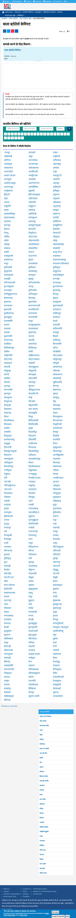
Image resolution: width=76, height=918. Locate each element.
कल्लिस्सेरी (57, 328)
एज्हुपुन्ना (32, 206)
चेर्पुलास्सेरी (33, 405)
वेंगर (30, 661)
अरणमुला (7, 179)
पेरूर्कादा (56, 539)
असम (41, 730)
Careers (28, 1)
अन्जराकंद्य (32, 160)
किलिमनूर (32, 347)
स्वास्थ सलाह (9, 12)
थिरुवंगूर (56, 462)
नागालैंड (42, 822)
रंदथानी (31, 646)
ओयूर (55, 240)
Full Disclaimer (7, 909)
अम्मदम (56, 167)
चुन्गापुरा (7, 393)
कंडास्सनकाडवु (59, 259)
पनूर (55, 520)
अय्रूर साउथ (9, 175)
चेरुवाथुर (56, 405)
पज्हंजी (7, 500)
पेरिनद (31, 550)
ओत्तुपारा (56, 236)
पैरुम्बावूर (7, 539)
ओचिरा (7, 236)
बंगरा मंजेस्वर (9, 585)
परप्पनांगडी (33, 531)
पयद (55, 523)
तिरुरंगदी (7, 447)
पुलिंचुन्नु (7, 558)
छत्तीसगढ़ (42, 744)
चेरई (30, 397)
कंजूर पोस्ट (57, 252)
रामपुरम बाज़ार (34, 654)
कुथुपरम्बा (8, 271)
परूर (30, 539)
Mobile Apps (18, 1)
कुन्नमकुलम (9, 286)
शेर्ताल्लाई (57, 688)
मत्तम (6, 604)
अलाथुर (56, 183)
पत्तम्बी (31, 504)
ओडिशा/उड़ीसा (44, 827)
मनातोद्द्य (7, 619)
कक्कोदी (56, 248)
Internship (38, 1)
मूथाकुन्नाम (57, 604)
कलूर (30, 320)
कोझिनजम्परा (33, 355)
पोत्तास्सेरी (32, 573)
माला (55, 642)
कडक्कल (57, 255)
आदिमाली (56, 186)
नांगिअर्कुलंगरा (9, 485)
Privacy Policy (11, 915)
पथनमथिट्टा (33, 512)
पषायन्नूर (56, 562)
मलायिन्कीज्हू (58, 631)
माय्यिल (31, 642)
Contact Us (58, 1)
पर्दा (5, 531)
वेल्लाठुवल (57, 680)
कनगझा (56, 278)
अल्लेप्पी (56, 179)
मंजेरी (55, 596)
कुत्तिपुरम (56, 267)
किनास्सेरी (57, 343)
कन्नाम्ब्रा (8, 290)
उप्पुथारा (56, 198)
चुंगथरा (31, 386)
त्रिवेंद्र (56, 435)
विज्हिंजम (32, 688)
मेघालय (42, 813)
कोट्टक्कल (58, 355)
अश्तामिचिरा (33, 186)
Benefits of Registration (12, 894)
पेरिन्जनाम (8, 550)
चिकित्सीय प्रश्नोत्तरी (49, 12)
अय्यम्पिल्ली (33, 171)
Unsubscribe (37, 894)
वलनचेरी (32, 680)
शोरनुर (31, 692)
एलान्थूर (7, 225)
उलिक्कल (57, 202)
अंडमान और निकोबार (45, 716)
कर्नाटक (42, 790)
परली (6, 543)
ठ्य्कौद (7, 428)
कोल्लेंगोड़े (57, 378)
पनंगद (6, 520)
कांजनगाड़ (8, 340)
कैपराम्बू (31, 298)
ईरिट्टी (7, 194)
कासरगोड (32, 343)
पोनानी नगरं (9, 577)
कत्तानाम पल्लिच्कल (61, 263)
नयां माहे (7, 481)
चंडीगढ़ (42, 739)
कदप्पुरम (31, 275)
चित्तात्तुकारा (57, 416)
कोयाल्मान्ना (57, 374)
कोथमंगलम (57, 366)
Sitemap (25, 894)
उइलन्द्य (56, 194)
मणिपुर (41, 808)
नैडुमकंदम (32, 470)
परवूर (55, 543)
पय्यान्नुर (7, 527)
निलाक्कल (8, 493)
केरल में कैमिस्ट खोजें (25, 18)
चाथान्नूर (7, 412)
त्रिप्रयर (32, 435)
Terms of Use (23, 915)
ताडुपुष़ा (7, 443)
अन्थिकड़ (57, 160)
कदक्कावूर (32, 271)
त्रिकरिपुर (32, 431)
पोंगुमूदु (55, 569)
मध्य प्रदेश (43, 799)
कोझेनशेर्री (8, 355)
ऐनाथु (6, 232)
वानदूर (7, 152)
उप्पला (6, 202)
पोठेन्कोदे (7, 573)
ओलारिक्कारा (33, 244)
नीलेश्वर (7, 497)
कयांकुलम (57, 301)
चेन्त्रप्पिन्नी (33, 393)
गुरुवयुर (7, 386)
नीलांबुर (31, 497)
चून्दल (55, 393)
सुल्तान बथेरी (33, 696)
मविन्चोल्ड (32, 638)
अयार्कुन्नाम (33, 175)
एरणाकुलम (32, 217)
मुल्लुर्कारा (7, 631)
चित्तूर (30, 416)
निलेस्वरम (57, 489)
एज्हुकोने (7, 206)
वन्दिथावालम (33, 669)
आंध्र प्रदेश (43, 721)
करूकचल (8, 305)
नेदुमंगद (7, 474)
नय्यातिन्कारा (58, 477)
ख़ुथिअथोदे (57, 382)
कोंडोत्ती (31, 363)
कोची (30, 351)
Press (25, 891)
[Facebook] (4, 31)
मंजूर (30, 596)
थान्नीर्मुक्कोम (58, 455)
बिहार (41, 735)
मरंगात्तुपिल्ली (58, 623)
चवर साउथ (33, 409)
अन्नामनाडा (33, 164)
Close (67, 916)
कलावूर (56, 332)
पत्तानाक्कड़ (33, 508)
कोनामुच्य (32, 374)
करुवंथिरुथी (33, 309)
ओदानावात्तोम (33, 240)
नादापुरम (56, 485)
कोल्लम (7, 382)
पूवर (5, 562)
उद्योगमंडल (32, 198)
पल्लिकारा (32, 554)
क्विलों (55, 336)
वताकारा (56, 665)
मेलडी (6, 627)
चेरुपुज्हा (7, 405)
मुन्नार (55, 615)
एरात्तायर (7, 221)
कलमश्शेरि (8, 320)
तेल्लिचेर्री (32, 439)
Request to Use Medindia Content (44, 891)
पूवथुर (55, 558)
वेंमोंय (55, 673)
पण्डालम (7, 504)
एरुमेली (56, 217)
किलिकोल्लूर (9, 347)
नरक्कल (31, 481)
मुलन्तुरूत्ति (32, 627)
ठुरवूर (30, 428)
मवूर (54, 634)
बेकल (55, 581)
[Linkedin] (16, 31)
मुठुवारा (31, 600)
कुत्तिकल (32, 267)
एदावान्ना (56, 213)
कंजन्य (31, 252)
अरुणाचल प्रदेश (44, 725)
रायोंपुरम (31, 657)
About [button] (7, 1)
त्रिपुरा (41, 859)
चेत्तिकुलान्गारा (34, 389)
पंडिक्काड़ (57, 500)
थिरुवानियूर (8, 466)
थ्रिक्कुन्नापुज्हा (10, 451)
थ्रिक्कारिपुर (33, 451)
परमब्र (55, 535)
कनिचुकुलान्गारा (10, 294)
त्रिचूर (55, 431)
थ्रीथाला (32, 455)
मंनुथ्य (6, 611)
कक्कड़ (7, 248)
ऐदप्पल (7, 229)
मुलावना (7, 634)
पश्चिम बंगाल (43, 873)
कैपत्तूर (55, 294)
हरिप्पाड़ (7, 700)
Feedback (26, 896)
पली (30, 558)
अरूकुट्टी (57, 175)
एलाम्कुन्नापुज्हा (34, 225)
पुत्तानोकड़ (57, 508)
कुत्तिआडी (8, 267)
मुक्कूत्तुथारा (33, 588)
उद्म (6, 198)
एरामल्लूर (32, 221)
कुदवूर (31, 278)
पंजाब (41, 836)
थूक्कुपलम (57, 447)
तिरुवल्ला (32, 447)
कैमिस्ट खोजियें (13, 18)
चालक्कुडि (32, 412)
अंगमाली (31, 152)
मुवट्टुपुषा (32, 634)
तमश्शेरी (7, 431)
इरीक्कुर (56, 190)
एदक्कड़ (31, 209)
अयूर (55, 171)
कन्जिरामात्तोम (34, 282)
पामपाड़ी (7, 566)
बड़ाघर (31, 585)
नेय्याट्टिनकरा (34, 477)
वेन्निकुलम (57, 669)
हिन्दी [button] (65, 1)
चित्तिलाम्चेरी (33, 420)
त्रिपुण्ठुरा (8, 435)
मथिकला (7, 608)
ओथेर (6, 240)
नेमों (5, 477)
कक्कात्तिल (32, 248)
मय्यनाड (7, 623)
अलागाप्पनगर (33, 183)
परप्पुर (55, 531)
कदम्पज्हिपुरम (58, 275)
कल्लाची (56, 324)
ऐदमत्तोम (56, 229)
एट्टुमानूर (57, 206)
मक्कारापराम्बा (9, 592)
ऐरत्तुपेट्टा (32, 232)
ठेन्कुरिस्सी (57, 424)
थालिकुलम (8, 462)
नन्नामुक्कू (32, 474)
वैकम (55, 657)
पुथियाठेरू (57, 512)
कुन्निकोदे (32, 290)
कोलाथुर (31, 382)
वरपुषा (6, 680)
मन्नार (30, 615)
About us (7, 889)
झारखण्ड (42, 785)
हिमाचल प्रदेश (44, 776)
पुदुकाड (31, 516)
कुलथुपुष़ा (8, 317)
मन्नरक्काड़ (8, 615)
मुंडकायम (56, 600)
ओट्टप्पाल (32, 236)
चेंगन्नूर (56, 386)
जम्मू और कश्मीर (44, 781)
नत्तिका (56, 470)
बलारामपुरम (57, 585)
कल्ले (55, 320)
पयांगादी (56, 527)
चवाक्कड (57, 409)
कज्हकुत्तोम (8, 255)
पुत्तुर (55, 504)
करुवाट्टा (57, 309)
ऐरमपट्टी (57, 232)
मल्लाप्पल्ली (33, 631)
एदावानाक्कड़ (9, 217)
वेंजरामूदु (56, 661)
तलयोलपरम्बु (9, 439)
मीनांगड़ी (7, 646)
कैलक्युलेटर (38, 12)
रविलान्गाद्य (8, 650)
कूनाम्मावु (56, 290)
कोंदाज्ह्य (56, 370)
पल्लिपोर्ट (56, 554)
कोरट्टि (7, 378)
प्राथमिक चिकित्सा (28, 12)
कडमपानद (8, 259)
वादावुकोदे (57, 684)
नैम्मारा (55, 474)
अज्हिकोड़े (8, 156)
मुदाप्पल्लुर (57, 608)
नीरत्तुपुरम (57, 493)
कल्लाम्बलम (33, 328)
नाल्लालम (32, 489)
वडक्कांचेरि (8, 665)
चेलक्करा (7, 409)
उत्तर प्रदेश (43, 864)
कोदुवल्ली (32, 370)
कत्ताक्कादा (33, 263)
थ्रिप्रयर (7, 455)
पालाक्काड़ (32, 566)
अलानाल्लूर (8, 186)
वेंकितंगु (7, 661)
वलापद (7, 684)
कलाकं (7, 332)
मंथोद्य (30, 608)
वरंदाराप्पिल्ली (58, 677)
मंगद (55, 592)
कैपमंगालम (8, 298)
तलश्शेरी (56, 439)
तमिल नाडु (42, 850)
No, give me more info (58, 916)
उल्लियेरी (32, 202)
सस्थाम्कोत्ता (58, 696)
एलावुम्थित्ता (57, 225)
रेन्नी (55, 646)
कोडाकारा (8, 363)
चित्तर (6, 416)
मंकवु (30, 592)
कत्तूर (6, 263)
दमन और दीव (43, 753)
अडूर (30, 156)
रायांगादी (7, 657)
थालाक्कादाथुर (34, 458)
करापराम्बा (32, 313)
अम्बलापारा (8, 167)
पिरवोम (7, 569)
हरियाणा (42, 772)
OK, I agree (55, 912)
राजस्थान (42, 841)
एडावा (6, 209)
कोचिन (7, 351)
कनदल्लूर (57, 282)
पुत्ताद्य (6, 508)
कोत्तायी (7, 366)
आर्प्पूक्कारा (8, 190)
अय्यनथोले (8, 171)
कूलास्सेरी (8, 336)
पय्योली (31, 527)
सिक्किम (42, 845)
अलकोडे (32, 179)
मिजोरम (42, 818)
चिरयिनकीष (33, 424)
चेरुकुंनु (56, 397)
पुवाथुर (31, 562)
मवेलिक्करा (8, 638)
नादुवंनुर (31, 485)
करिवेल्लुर (57, 313)
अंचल (55, 152)
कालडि (31, 340)
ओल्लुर (7, 244)
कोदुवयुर (7, 370)
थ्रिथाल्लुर (57, 451)
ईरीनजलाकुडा (34, 194)
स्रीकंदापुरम (9, 696)
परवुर (30, 543)
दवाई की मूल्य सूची (10, 15)
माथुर (6, 642)
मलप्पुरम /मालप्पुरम (60, 627)
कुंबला (55, 298)
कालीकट (7, 343)
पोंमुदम (31, 577)
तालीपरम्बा (32, 443)
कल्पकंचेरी (32, 317)
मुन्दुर (55, 611)
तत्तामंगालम (57, 428)
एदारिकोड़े (32, 213)
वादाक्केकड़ (33, 684)
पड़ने (30, 500)
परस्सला (7, 546)
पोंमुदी (55, 577)
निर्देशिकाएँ (20, 15)
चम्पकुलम (8, 397)
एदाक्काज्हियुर (9, 213)
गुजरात (41, 767)
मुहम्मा (55, 638)
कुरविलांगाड (9, 313)
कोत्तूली (56, 363)
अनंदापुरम (8, 164)
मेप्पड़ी (30, 619)
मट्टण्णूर (7, 600)
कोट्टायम (8, 359)
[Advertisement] (38, 75)
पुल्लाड (7, 554)
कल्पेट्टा (56, 317)
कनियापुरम (32, 294)
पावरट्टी (56, 566)
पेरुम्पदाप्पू (32, 535)
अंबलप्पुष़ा (57, 164)
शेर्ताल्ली (7, 692)
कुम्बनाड (7, 301)
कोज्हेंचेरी (56, 351)
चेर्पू (54, 401)
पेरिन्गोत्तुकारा (58, 546)
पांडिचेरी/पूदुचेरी (44, 831)
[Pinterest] (12, 31)
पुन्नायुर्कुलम (33, 520)
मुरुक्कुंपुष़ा (32, 623)
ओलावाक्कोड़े (58, 244)
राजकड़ (31, 650)
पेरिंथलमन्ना (33, 546)
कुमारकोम (32, 301)
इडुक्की (31, 190)
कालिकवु (56, 340)
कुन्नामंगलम (58, 286)
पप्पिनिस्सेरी (33, 523)
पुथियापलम (8, 516)
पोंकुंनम (31, 569)
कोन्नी (6, 374)
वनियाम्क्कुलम (34, 673)
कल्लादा (7, 328)
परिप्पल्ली (56, 550)
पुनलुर (6, 523)
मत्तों (30, 604)
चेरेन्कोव (31, 401)
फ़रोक (31, 581)
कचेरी (6, 252)
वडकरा (31, 665)
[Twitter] (8, 31)
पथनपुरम (7, 512)
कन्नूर (30, 286)
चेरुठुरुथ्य (8, 401)
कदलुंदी (7, 278)
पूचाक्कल (57, 497)
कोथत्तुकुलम (33, 366)
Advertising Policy (10, 896)
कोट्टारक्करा (33, 359)
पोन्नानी (56, 573)
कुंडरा (30, 259)
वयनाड (7, 677)
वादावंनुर (7, 688)
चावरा (55, 412)
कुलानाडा (32, 332)
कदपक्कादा (8, 275)
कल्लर (6, 324)
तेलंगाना (42, 854)
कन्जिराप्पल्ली (9, 282)
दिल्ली (41, 758)
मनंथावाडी (32, 611)
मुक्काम (56, 588)
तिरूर (55, 443)
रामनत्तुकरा (8, 654)
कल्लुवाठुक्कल (34, 324)
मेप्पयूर (55, 619)
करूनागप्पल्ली (34, 305)
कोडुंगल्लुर (57, 359)
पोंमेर (6, 581)
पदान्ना (55, 516)
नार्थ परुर (8, 489)
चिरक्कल (7, 424)
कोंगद (55, 347)
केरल (41, 795)
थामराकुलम (8, 458)
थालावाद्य (56, 458)
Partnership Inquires (40, 889)
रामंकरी (56, 650)
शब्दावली (59, 12)
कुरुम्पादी (7, 309)
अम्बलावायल (33, 167)
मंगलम (6, 596)
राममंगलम (57, 654)
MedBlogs (48, 1)
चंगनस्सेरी (8, 389)
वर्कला (31, 677)
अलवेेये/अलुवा (10, 183)
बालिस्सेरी (8, 588)
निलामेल (31, 493)
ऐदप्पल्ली (32, 229)
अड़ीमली (56, 156)
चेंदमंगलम (57, 389)
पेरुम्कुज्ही (8, 535)
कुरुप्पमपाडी (58, 305)
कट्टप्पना (32, 255)
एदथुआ (56, 209)
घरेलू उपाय (18, 12)
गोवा (41, 762)
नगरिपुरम (7, 470)
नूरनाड (56, 481)
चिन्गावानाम (57, 420)
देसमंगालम (57, 466)
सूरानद (56, 692)
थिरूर (30, 462)
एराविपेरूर (57, 221)
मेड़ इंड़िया (4, 18)
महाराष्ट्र (42, 804)
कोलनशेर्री (32, 378)
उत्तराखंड (42, 868)
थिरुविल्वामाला (34, 466)
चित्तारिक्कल (9, 420)
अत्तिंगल (7, 160)
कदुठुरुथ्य (57, 271)
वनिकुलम (8, 673)
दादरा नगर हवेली (44, 748)
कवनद (31, 336)
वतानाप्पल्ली (9, 669)
